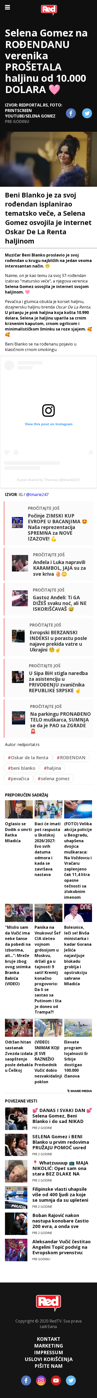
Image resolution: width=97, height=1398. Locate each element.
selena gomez (54, 779)
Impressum (48, 1352)
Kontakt (48, 1339)
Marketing (48, 1345)
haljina (52, 768)
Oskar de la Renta (28, 757)
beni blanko (21, 768)
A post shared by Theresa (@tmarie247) (48, 480)
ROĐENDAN (71, 757)
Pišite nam (49, 1365)
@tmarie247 (37, 494)
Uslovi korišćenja (49, 1359)
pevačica (18, 779)
